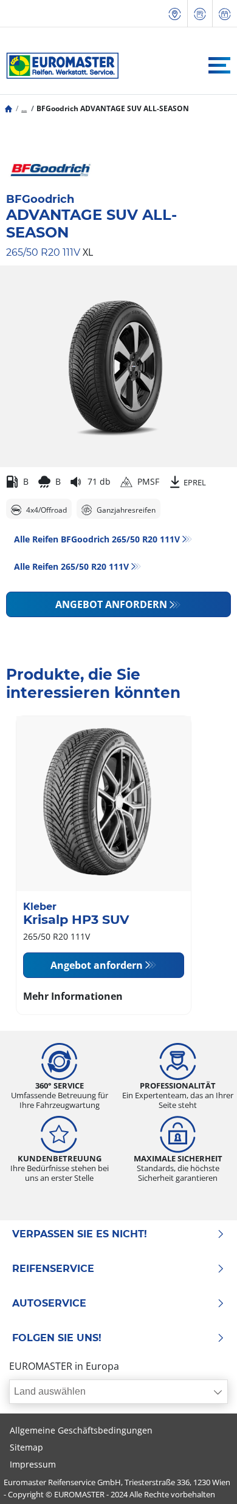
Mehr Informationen (73, 996)
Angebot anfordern (111, 604)
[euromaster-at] (59, 65)
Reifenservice (53, 1269)
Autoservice (49, 1303)
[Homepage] (8, 108)
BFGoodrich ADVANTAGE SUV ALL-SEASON (112, 108)
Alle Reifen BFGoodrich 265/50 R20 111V (97, 539)
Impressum (33, 1464)
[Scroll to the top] (205, 1478)
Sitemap (26, 1447)
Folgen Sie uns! (56, 1338)
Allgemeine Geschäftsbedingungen (81, 1430)
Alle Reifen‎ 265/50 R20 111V (71, 566)
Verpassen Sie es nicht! (79, 1234)
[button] (24, 108)
